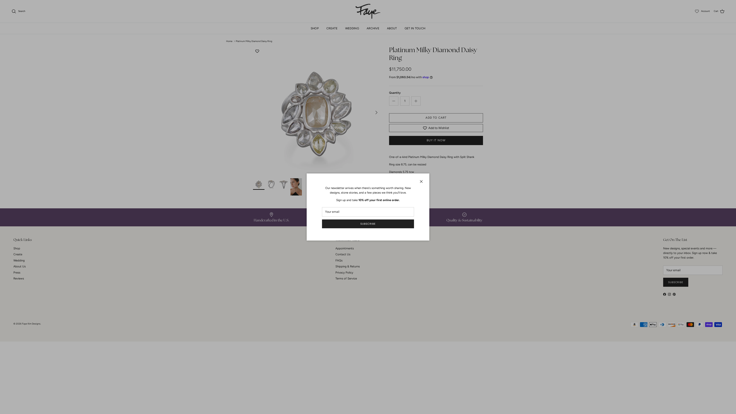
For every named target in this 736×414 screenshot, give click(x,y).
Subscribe (367, 223)
